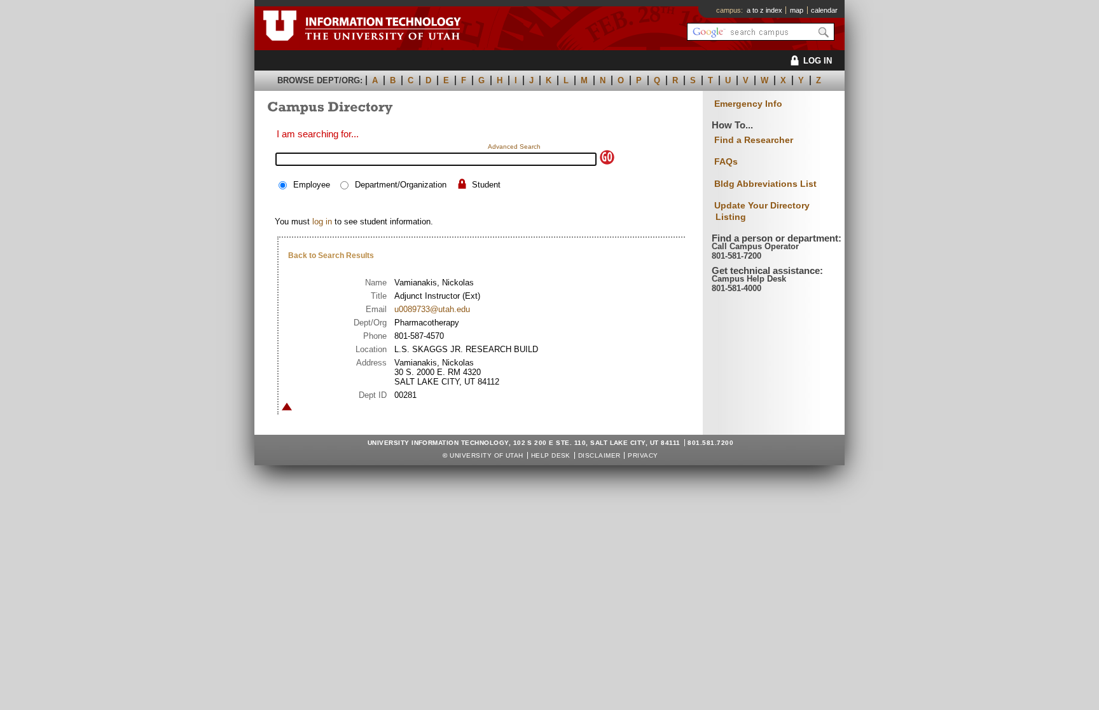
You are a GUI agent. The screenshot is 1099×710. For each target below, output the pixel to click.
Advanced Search (514, 146)
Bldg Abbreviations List (765, 184)
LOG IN (817, 60)
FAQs (726, 161)
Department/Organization (400, 184)
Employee (311, 184)
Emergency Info (748, 104)
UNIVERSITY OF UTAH (486, 455)
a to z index (764, 10)
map (796, 10)
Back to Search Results (331, 255)
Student (486, 184)
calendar (824, 10)
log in (322, 221)
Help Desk (550, 455)
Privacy (643, 455)
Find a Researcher (753, 140)
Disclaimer (599, 455)
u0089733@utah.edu (432, 309)
